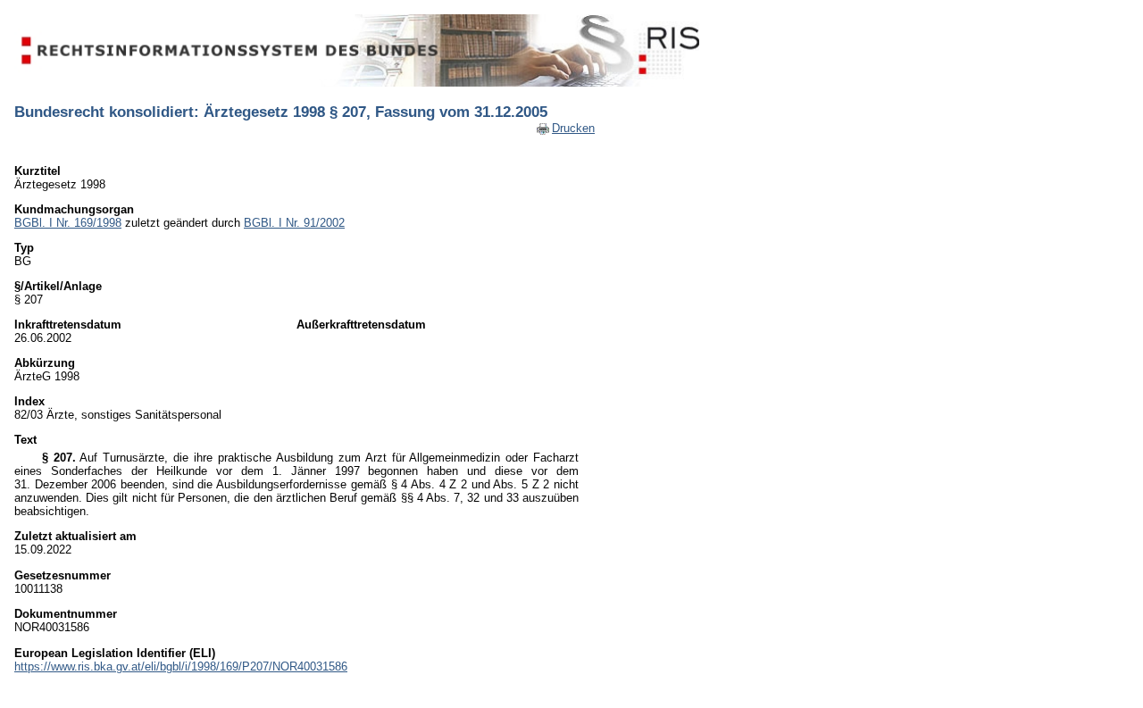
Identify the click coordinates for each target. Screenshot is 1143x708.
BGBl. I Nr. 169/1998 (67, 222)
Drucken (573, 128)
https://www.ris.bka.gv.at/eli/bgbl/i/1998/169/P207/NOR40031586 (180, 666)
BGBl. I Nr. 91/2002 (294, 222)
